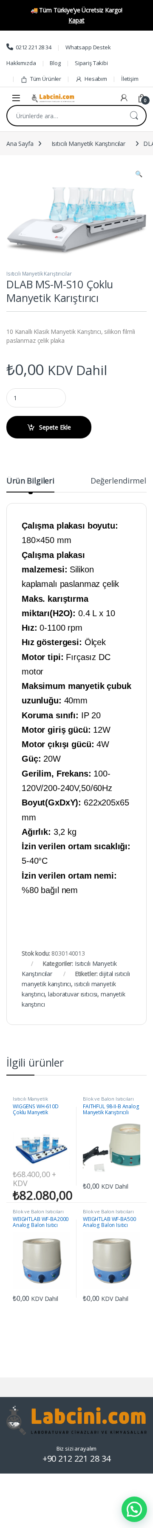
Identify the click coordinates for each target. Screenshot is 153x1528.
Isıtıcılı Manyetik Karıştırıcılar (88, 143)
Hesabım (96, 79)
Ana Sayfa (20, 143)
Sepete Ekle (55, 427)
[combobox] (64, 115)
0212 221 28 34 (33, 47)
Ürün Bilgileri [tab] (30, 481)
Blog (55, 63)
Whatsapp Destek (88, 47)
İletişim (130, 79)
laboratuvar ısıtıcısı (72, 994)
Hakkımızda (21, 63)
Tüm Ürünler (45, 79)
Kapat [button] (76, 20)
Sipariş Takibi (91, 63)
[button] (138, 174)
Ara (134, 115)
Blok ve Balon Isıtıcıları (108, 1098)
